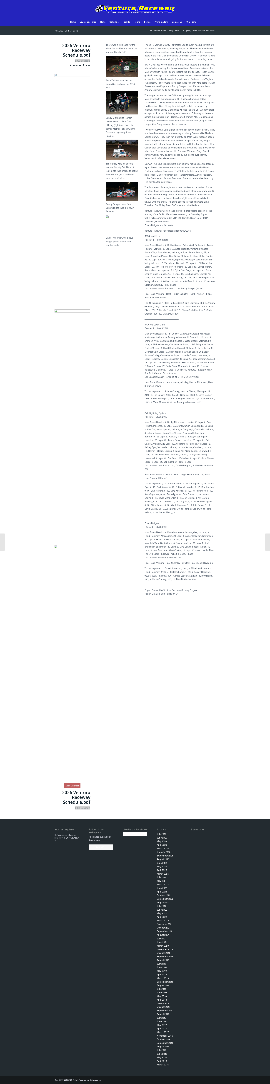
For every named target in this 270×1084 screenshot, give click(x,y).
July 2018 (161, 988)
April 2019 (162, 974)
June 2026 (162, 837)
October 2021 (163, 927)
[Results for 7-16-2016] (2, 542)
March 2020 (163, 945)
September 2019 (165, 956)
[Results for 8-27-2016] (267, 542)
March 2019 (163, 978)
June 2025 (162, 862)
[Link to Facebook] (208, 2)
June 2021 (162, 942)
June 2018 (162, 992)
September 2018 (165, 981)
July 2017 (161, 1017)
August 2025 (163, 859)
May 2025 (162, 866)
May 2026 (162, 841)
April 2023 (162, 891)
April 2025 (162, 870)
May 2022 (162, 913)
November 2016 (165, 1035)
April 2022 (162, 916)
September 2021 (165, 931)
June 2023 (162, 888)
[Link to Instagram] (213, 2)
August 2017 (163, 1014)
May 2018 (162, 996)
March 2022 (163, 920)
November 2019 (165, 949)
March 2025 (163, 873)
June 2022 (162, 909)
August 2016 (163, 1046)
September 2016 (165, 1042)
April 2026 (162, 844)
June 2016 (162, 1053)
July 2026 (161, 834)
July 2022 (161, 906)
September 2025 (165, 855)
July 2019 (161, 963)
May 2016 (162, 1057)
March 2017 (163, 1032)
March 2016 (163, 1064)
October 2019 (163, 952)
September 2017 (165, 1010)
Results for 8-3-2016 (66, 30)
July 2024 (161, 877)
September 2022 (165, 898)
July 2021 (161, 938)
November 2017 (165, 1003)
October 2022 (163, 895)
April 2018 (162, 999)
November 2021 (165, 924)
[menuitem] (73, 22)
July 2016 (161, 1050)
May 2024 (162, 880)
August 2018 (163, 985)
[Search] (200, 22)
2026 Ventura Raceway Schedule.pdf (76, 50)
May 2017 (162, 1024)
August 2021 (163, 934)
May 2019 (162, 970)
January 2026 (163, 852)
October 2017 (163, 1006)
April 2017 (162, 1028)
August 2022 (163, 902)
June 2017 (162, 1021)
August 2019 (163, 960)
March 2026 (163, 848)
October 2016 (163, 1039)
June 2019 (162, 967)
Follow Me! (100, 847)
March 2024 (163, 884)
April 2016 (162, 1060)
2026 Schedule (82, 60)
